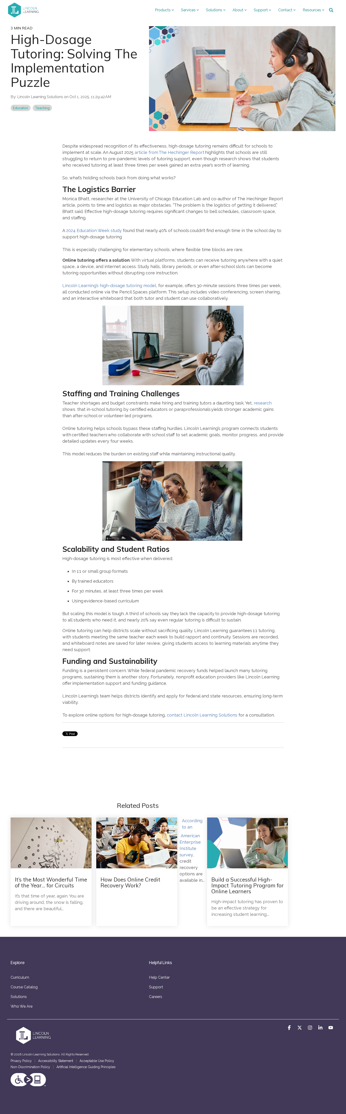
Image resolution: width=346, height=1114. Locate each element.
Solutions (214, 10)
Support (261, 10)
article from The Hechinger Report (169, 152)
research (263, 403)
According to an (192, 823)
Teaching (42, 108)
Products (163, 10)
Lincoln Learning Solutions (40, 97)
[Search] (331, 10)
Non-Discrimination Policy (30, 1067)
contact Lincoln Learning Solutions (202, 715)
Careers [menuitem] (155, 996)
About (238, 10)
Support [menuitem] (156, 987)
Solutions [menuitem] (19, 996)
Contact (285, 10)
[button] (290, 1028)
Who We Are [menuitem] (21, 1006)
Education (20, 108)
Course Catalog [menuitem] (24, 987)
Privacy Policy (21, 1061)
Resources (312, 10)
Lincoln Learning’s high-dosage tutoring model (109, 285)
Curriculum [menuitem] (20, 977)
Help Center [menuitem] (159, 977)
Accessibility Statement (55, 1061)
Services (188, 10)
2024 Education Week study (94, 230)
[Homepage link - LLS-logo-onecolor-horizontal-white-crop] (34, 1043)
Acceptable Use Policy (97, 1061)
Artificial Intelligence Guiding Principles (86, 1067)
